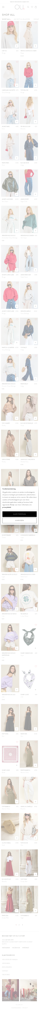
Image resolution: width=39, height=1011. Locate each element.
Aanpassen (19, 520)
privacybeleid (6, 507)
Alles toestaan (19, 514)
